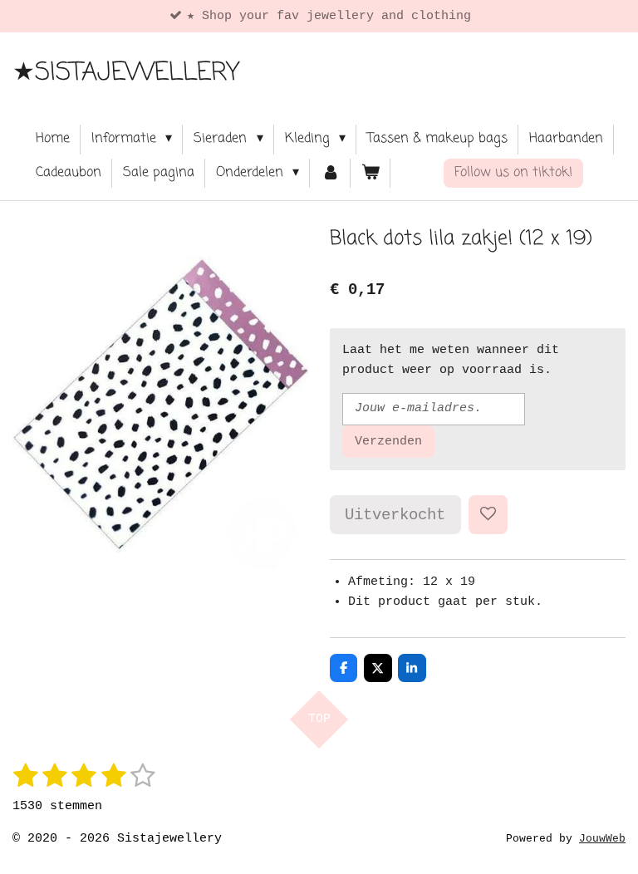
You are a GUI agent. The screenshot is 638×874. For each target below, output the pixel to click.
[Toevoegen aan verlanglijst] (488, 514)
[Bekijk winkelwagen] (370, 174)
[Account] (330, 174)
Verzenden (388, 442)
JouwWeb (602, 839)
